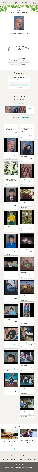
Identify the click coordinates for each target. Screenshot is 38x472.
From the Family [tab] (22, 122)
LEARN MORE (10, 445)
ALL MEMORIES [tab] (15, 122)
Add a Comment (9, 158)
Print (35, 0)
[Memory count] (15, 103)
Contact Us (31, 0)
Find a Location (25, 0)
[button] (17, 3)
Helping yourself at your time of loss (10, 441)
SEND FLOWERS (9, 184)
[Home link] (3, 2)
